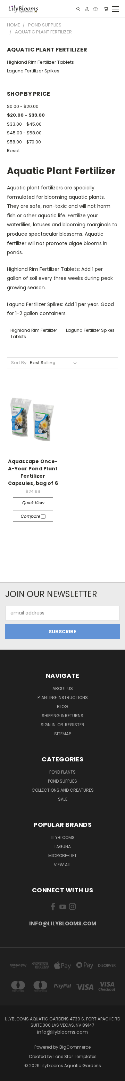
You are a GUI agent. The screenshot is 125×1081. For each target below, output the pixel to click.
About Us (62, 688)
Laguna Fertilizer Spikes (33, 71)
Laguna (63, 846)
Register (74, 725)
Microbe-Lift (62, 856)
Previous (11, 1074)
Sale (62, 799)
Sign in (49, 725)
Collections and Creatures (63, 790)
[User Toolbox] (87, 9)
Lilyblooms (63, 837)
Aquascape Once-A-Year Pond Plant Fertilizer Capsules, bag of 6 (33, 472)
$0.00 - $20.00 (23, 106)
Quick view (33, 503)
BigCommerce (75, 1047)
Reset (13, 150)
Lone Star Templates (75, 1056)
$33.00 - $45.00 (24, 124)
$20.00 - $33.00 (26, 115)
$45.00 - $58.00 (24, 133)
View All (62, 865)
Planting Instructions (63, 697)
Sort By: (19, 362)
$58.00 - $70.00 (24, 142)
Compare (30, 516)
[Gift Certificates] (95, 9)
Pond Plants (62, 772)
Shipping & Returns (62, 716)
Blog (62, 707)
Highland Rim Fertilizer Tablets (40, 62)
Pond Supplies (62, 781)
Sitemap (62, 734)
